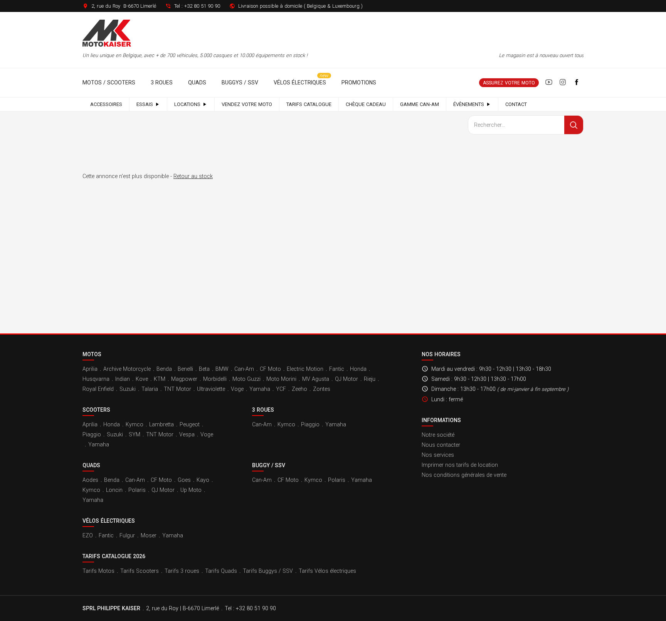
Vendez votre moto (247, 104)
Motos (91, 354)
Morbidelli (215, 379)
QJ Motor (346, 379)
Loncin (114, 490)
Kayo (203, 480)
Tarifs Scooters (139, 571)
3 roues (162, 82)
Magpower (184, 379)
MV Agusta (315, 379)
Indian (122, 379)
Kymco (134, 424)
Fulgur (127, 535)
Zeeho (299, 389)
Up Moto (191, 490)
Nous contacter (441, 445)
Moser (148, 535)
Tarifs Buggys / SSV (268, 571)
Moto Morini (281, 379)
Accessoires (106, 104)
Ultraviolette (211, 389)
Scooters (96, 410)
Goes (184, 480)
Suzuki (127, 389)
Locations (187, 104)
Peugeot (190, 424)
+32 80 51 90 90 (202, 6)
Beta (204, 369)
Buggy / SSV (268, 465)
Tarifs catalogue (308, 104)
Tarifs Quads (221, 571)
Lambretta (161, 424)
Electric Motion (305, 369)
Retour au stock (193, 176)
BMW (222, 369)
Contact (516, 104)
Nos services (438, 455)
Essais (144, 104)
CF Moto (270, 369)
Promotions (358, 82)
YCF (281, 389)
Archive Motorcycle (127, 369)
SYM (134, 434)
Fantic (336, 369)
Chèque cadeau (366, 104)
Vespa (187, 434)
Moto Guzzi (246, 379)
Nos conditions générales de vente (464, 475)
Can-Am (244, 369)
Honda (358, 369)
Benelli (185, 369)
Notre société (438, 435)
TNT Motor (177, 389)
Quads (197, 82)
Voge (237, 389)
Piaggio (91, 434)
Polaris (137, 490)
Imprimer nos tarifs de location (460, 465)
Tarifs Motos (98, 571)
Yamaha (259, 389)
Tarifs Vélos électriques (327, 571)
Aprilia (90, 369)
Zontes (321, 389)
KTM (159, 379)
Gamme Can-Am (419, 104)
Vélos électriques (300, 82)
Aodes (90, 480)
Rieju (369, 379)
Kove (142, 379)
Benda (164, 369)
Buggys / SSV (240, 82)
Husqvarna (95, 379)
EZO (87, 535)
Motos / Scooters (108, 82)
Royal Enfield (98, 389)
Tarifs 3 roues (182, 571)
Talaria (149, 389)
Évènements (468, 104)
